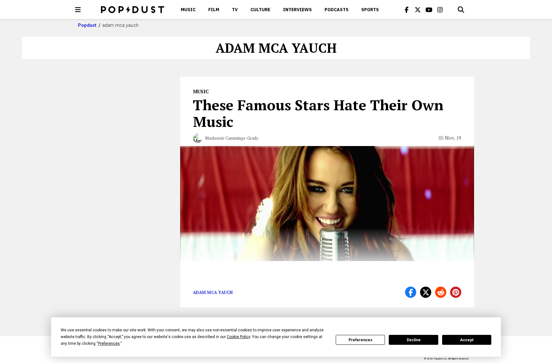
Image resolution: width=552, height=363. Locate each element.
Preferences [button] (109, 343)
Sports (370, 9)
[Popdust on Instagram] (440, 9)
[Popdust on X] (418, 9)
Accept (466, 340)
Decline (414, 340)
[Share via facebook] (410, 292)
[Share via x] (425, 292)
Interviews (297, 9)
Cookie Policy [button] (238, 337)
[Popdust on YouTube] (429, 9)
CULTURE (260, 9)
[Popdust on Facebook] (406, 9)
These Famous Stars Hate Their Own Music (318, 113)
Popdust (87, 25)
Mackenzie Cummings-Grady (231, 138)
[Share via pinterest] (455, 292)
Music (188, 9)
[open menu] (78, 9)
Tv (235, 9)
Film (213, 9)
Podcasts (337, 9)
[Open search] (461, 9)
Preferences (360, 340)
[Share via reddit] (440, 292)
